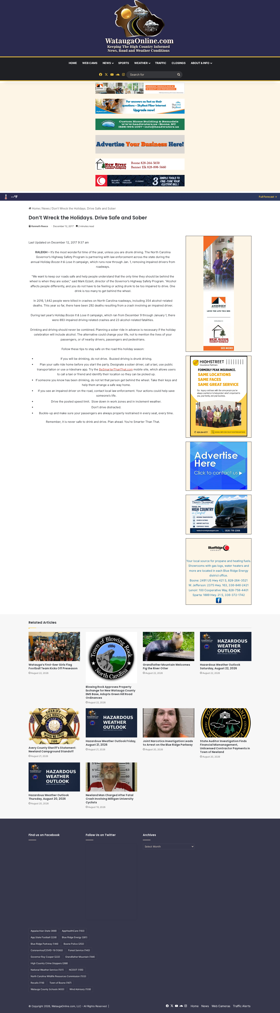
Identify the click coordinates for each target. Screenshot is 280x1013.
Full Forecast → (268, 196)
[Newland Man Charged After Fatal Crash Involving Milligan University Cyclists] (111, 776)
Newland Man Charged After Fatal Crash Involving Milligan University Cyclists (109, 798)
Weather (141, 63)
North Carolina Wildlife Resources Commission (58, 976)
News (107, 63)
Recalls (37, 982)
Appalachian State (44, 930)
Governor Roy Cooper (45, 956)
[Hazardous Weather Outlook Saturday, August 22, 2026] (225, 646)
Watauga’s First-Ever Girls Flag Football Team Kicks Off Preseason (53, 666)
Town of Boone (60, 982)
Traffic (160, 63)
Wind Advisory (80, 989)
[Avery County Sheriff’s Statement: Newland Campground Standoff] (54, 726)
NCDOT (76, 969)
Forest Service (79, 950)
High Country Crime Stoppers (49, 963)
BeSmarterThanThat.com (116, 369)
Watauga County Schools (47, 989)
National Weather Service (47, 969)
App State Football (44, 937)
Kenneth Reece (39, 226)
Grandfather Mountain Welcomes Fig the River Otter (166, 666)
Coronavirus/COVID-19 (47, 950)
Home (73, 63)
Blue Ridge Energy (74, 937)
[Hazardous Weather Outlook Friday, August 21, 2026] (111, 722)
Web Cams (89, 63)
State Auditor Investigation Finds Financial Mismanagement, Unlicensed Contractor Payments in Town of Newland (225, 746)
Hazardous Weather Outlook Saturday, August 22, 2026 (220, 666)
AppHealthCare (73, 930)
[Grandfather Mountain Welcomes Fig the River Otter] (168, 646)
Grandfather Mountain (80, 956)
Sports (123, 63)
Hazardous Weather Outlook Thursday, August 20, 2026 (49, 797)
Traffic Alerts (241, 1006)
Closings (179, 63)
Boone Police (74, 943)
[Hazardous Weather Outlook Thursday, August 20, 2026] (54, 776)
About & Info (200, 63)
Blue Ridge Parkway (44, 943)
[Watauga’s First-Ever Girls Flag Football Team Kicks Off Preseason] (54, 646)
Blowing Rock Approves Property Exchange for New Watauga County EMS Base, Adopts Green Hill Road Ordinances (110, 692)
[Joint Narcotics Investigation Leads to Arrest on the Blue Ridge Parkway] (168, 722)
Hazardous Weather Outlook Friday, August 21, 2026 (111, 743)
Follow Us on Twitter (101, 835)
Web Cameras (221, 1006)
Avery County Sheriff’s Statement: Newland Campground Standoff (52, 749)
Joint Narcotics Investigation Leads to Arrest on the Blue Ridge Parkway (168, 743)
